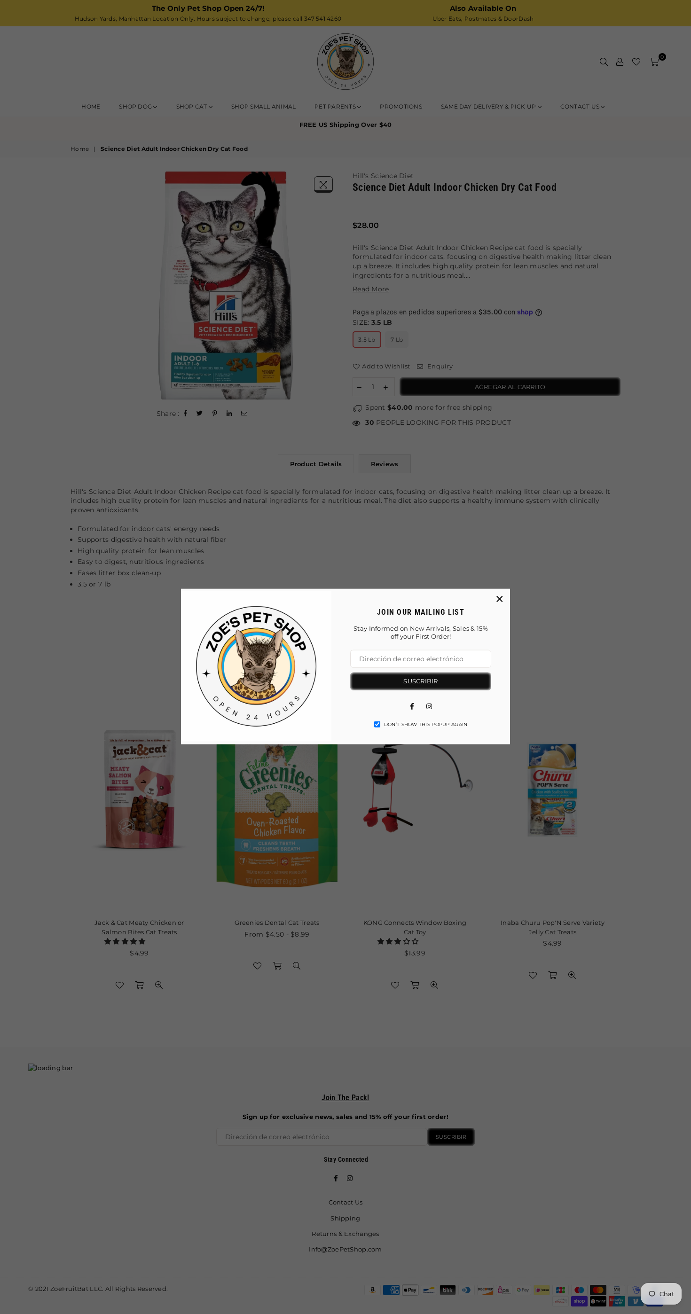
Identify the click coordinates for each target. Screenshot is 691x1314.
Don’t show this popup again (426, 724)
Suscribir (420, 681)
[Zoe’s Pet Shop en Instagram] (429, 705)
